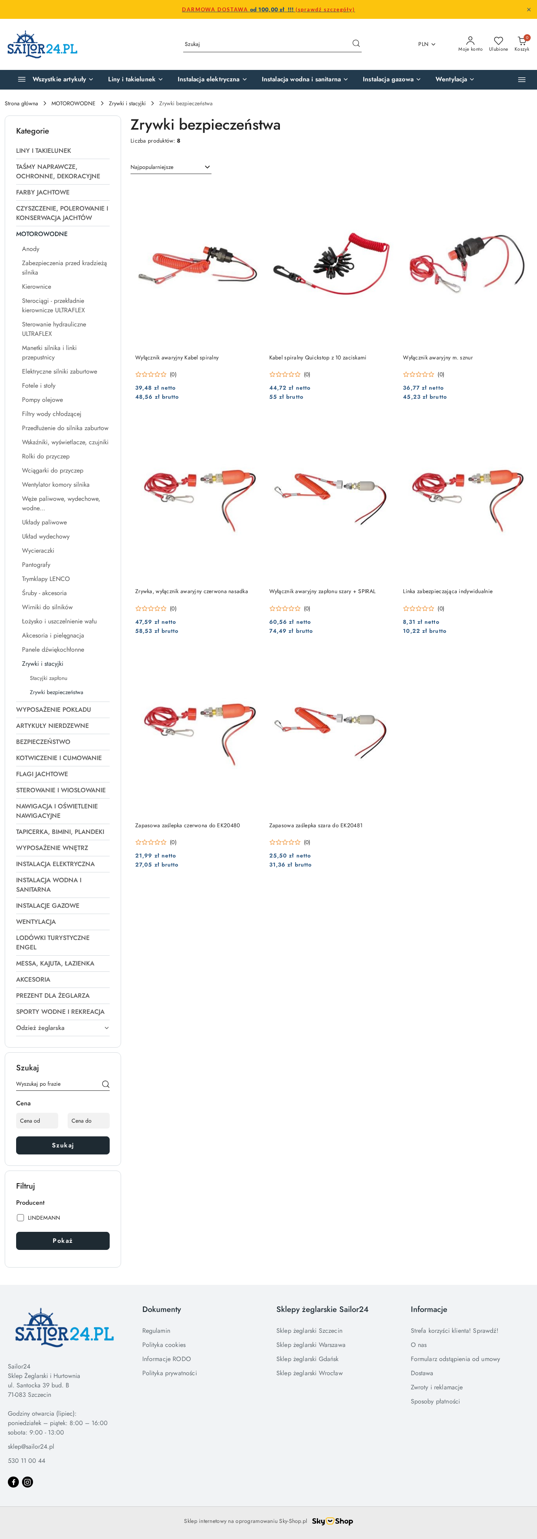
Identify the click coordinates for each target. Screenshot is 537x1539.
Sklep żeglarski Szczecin (309, 1330)
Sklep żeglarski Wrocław (309, 1373)
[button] (522, 79)
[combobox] (171, 167)
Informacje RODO (166, 1358)
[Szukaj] (106, 1085)
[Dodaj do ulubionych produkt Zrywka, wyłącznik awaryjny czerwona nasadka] (251, 425)
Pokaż (63, 1240)
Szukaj (63, 1145)
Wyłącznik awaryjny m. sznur (438, 357)
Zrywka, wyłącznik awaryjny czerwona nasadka (191, 591)
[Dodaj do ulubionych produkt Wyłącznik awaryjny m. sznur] (518, 191)
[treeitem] (63, 151)
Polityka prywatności (169, 1373)
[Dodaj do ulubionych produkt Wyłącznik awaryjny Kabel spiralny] (251, 191)
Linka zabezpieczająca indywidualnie (448, 591)
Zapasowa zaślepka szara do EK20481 (316, 825)
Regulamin (156, 1330)
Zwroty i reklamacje (437, 1387)
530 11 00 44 (26, 1460)
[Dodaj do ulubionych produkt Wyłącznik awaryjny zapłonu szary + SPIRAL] (384, 425)
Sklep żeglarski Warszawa (311, 1344)
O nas (419, 1344)
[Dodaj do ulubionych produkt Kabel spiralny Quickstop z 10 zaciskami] (384, 191)
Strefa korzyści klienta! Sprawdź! (454, 1330)
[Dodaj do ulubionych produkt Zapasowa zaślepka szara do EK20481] (384, 659)
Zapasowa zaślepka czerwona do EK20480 (187, 825)
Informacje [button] (429, 1309)
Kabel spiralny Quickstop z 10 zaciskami (318, 357)
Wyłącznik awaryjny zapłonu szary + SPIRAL (322, 591)
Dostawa (422, 1373)
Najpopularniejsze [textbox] (152, 167)
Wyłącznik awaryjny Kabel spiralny (177, 357)
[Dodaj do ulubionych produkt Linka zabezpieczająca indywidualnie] (518, 425)
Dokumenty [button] (161, 1309)
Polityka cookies (164, 1344)
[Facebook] (13, 1482)
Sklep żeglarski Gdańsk (307, 1358)
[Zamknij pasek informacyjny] (528, 9)
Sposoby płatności (435, 1401)
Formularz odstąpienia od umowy (455, 1358)
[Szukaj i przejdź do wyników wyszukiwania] (356, 44)
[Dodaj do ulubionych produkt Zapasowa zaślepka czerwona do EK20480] (251, 659)
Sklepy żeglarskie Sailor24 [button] (322, 1309)
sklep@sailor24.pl (31, 1446)
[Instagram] (27, 1482)
